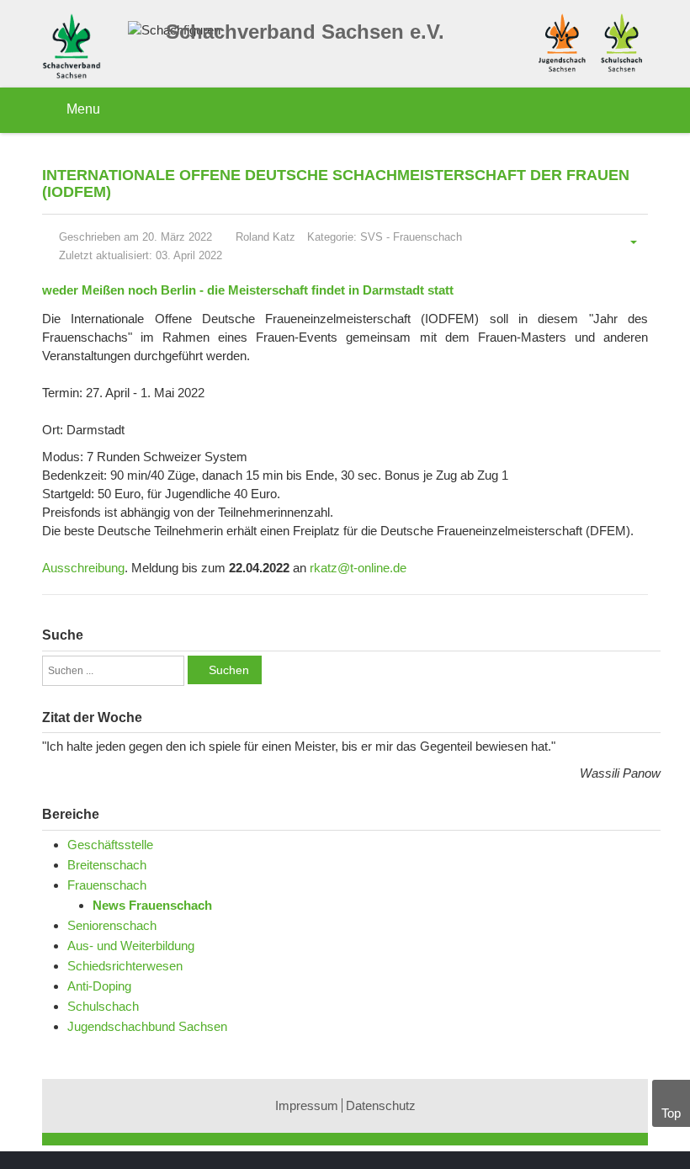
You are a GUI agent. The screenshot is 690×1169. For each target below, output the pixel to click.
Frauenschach (427, 237)
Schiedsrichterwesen (125, 966)
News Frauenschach (152, 905)
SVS (371, 237)
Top (671, 1113)
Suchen (229, 670)
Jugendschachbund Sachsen (147, 1026)
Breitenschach (106, 865)
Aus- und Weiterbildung (130, 945)
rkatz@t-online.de (358, 568)
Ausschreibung (83, 568)
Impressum (306, 1105)
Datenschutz (381, 1105)
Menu (81, 109)
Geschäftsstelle (110, 844)
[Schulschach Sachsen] (621, 41)
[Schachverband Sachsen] (75, 48)
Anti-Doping (99, 986)
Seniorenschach (112, 925)
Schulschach (103, 1006)
